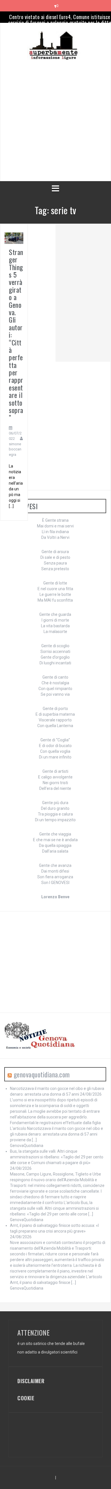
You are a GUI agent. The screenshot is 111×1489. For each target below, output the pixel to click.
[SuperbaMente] (55, 45)
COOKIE (25, 1398)
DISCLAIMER (30, 1381)
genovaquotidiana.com (42, 1074)
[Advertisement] (55, 115)
